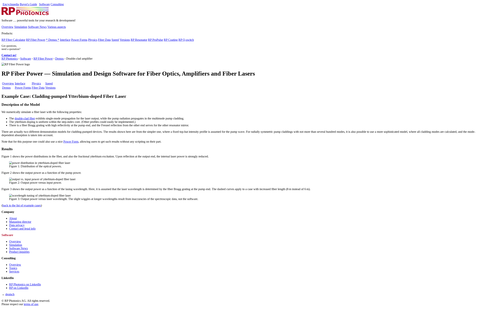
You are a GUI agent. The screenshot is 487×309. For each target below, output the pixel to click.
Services (14, 271)
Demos (59, 58)
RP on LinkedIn (18, 287)
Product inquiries (19, 251)
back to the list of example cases (21, 205)
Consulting (57, 4)
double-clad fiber (25, 118)
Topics (13, 268)
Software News (37, 26)
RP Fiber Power (35, 39)
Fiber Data (104, 39)
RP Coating (171, 39)
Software (44, 4)
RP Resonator (139, 39)
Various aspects (56, 26)
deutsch (9, 294)
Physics (92, 39)
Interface (65, 39)
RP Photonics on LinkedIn (25, 284)
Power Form (70, 141)
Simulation (20, 26)
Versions (125, 39)
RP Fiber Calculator (13, 39)
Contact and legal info (22, 228)
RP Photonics (10, 58)
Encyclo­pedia (11, 4)
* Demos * (52, 39)
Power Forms (79, 39)
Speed (115, 39)
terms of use (31, 304)
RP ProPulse (155, 39)
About (13, 218)
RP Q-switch (186, 39)
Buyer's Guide (28, 4)
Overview (8, 26)
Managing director (20, 221)
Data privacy (17, 225)
